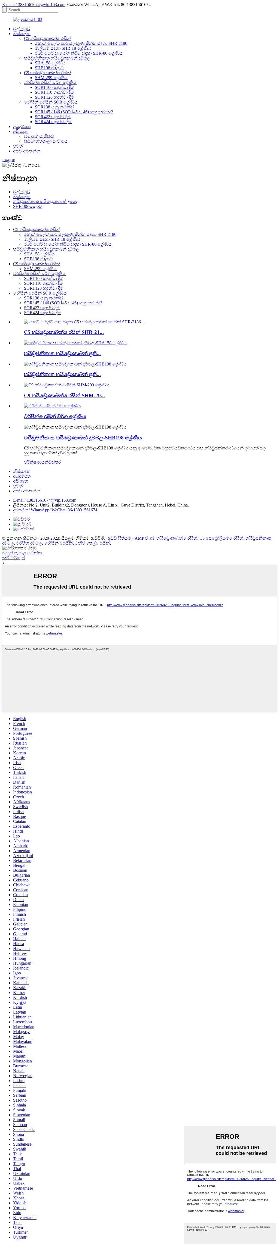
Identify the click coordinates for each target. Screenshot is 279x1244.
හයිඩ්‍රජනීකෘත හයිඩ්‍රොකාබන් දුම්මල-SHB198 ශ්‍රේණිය (83, 437)
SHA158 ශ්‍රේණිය (50, 63)
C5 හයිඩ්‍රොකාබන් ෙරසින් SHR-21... (64, 332)
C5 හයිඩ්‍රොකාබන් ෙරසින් (47, 38)
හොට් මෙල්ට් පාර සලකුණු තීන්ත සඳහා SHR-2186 (81, 43)
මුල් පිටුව (21, 28)
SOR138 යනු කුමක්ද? (54, 107)
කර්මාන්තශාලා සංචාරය (46, 141)
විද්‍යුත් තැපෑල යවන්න (22, 553)
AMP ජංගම (145, 538)
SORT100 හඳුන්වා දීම (54, 87)
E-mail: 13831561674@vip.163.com (33, 4)
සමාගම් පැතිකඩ (39, 136)
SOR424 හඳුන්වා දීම (53, 121)
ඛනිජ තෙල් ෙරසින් (92, 543)
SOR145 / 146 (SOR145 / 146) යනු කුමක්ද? (74, 112)
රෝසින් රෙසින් (58, 543)
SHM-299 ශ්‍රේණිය (51, 77)
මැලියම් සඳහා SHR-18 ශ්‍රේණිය (63, 48)
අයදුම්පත (22, 126)
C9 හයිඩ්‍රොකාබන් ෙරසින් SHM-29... (64, 395)
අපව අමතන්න (27, 151)
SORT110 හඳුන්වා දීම (54, 92)
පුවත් (18, 146)
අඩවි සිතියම (119, 538)
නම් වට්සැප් (13, 557)
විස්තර (54, 462)
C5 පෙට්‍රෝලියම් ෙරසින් (221, 538)
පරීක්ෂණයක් (36, 462)
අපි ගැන (20, 131)
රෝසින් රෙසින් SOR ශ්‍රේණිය (51, 102)
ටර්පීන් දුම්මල (29, 543)
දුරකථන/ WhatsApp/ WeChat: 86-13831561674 (55, 510)
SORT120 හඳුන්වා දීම (54, 97)
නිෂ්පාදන (22, 33)
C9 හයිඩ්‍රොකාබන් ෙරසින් (47, 72)
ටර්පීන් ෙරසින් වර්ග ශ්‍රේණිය (50, 82)
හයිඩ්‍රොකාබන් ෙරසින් (176, 538)
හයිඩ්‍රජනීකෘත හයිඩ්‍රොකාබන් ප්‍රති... (62, 353)
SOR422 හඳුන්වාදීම (53, 116)
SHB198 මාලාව (49, 67)
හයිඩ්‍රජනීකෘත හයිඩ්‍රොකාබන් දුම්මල (57, 58)
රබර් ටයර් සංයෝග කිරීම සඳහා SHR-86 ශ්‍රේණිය (79, 53)
